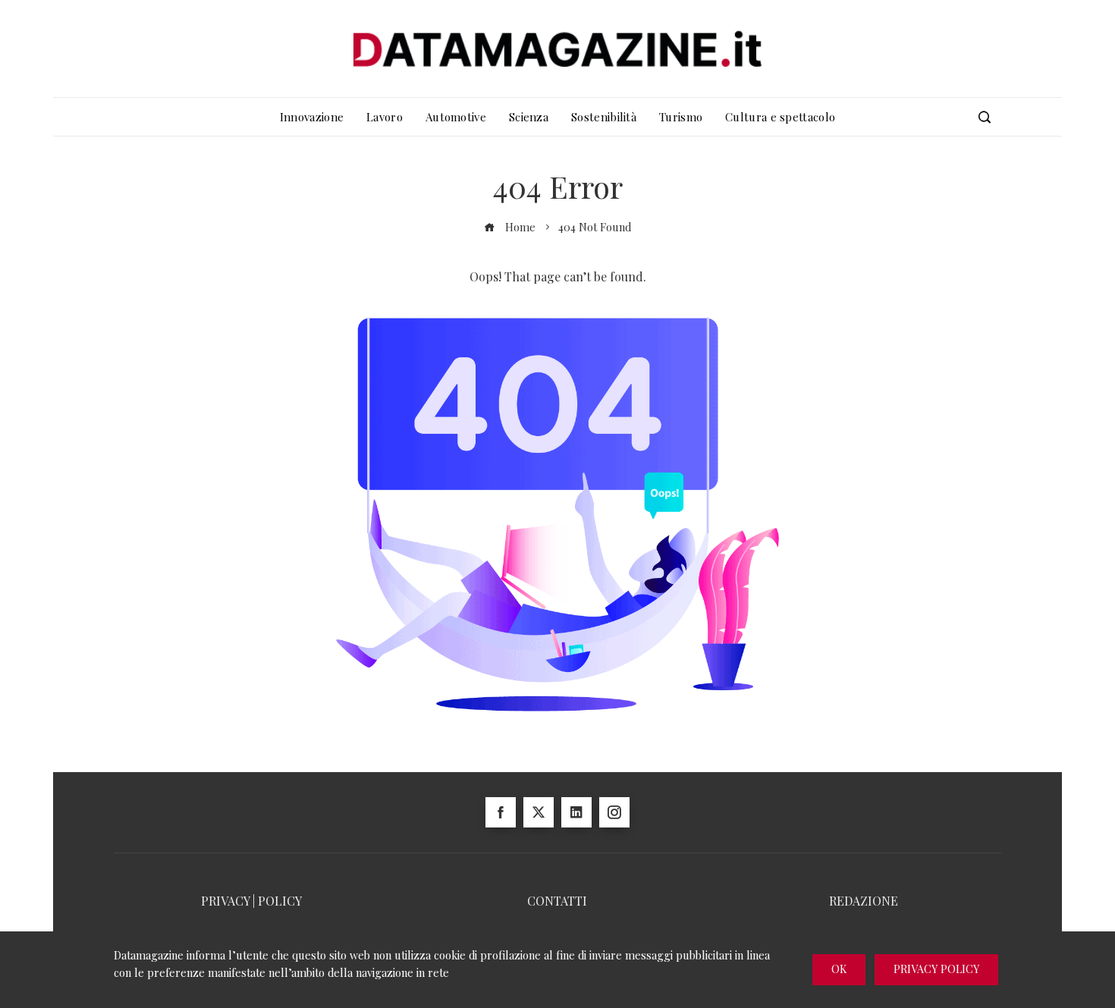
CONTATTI (557, 901)
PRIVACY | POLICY (251, 901)
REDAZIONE (863, 901)
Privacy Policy (936, 969)
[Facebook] (500, 812)
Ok (838, 969)
